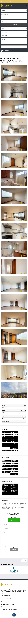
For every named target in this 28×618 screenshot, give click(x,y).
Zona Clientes (14, 1)
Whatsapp (14, 520)
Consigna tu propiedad (5, 1)
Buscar (15, 24)
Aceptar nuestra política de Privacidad (14, 547)
